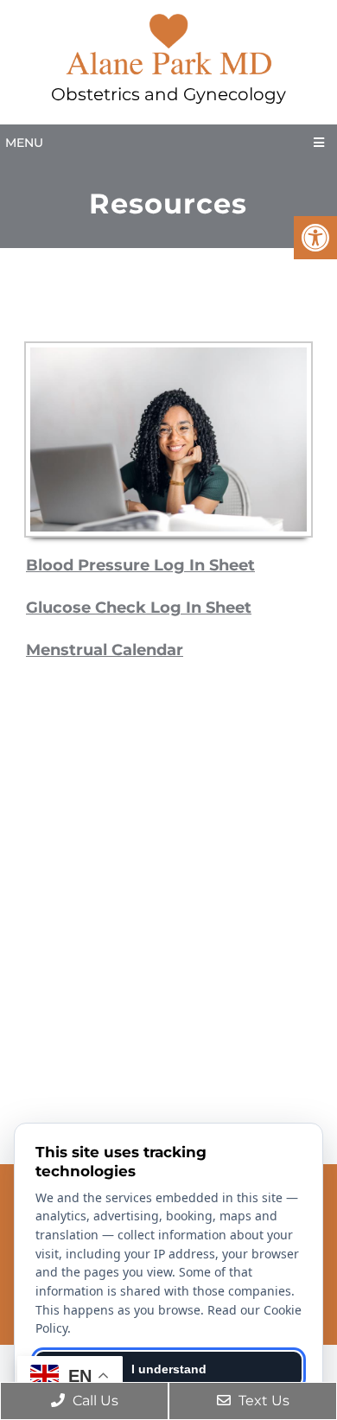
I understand (169, 1369)
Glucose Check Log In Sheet (138, 607)
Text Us (262, 1400)
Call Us (93, 1400)
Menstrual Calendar (104, 649)
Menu (24, 142)
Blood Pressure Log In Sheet (140, 565)
